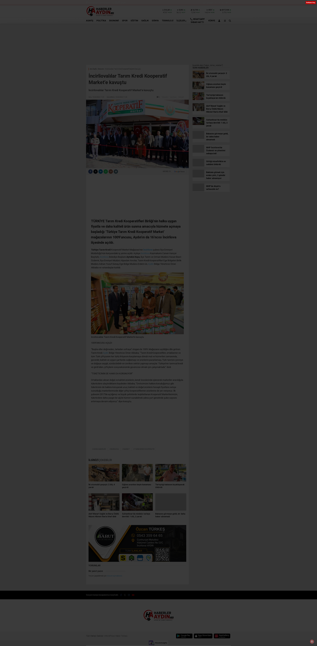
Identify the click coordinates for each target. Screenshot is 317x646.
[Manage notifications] (312, 642)
